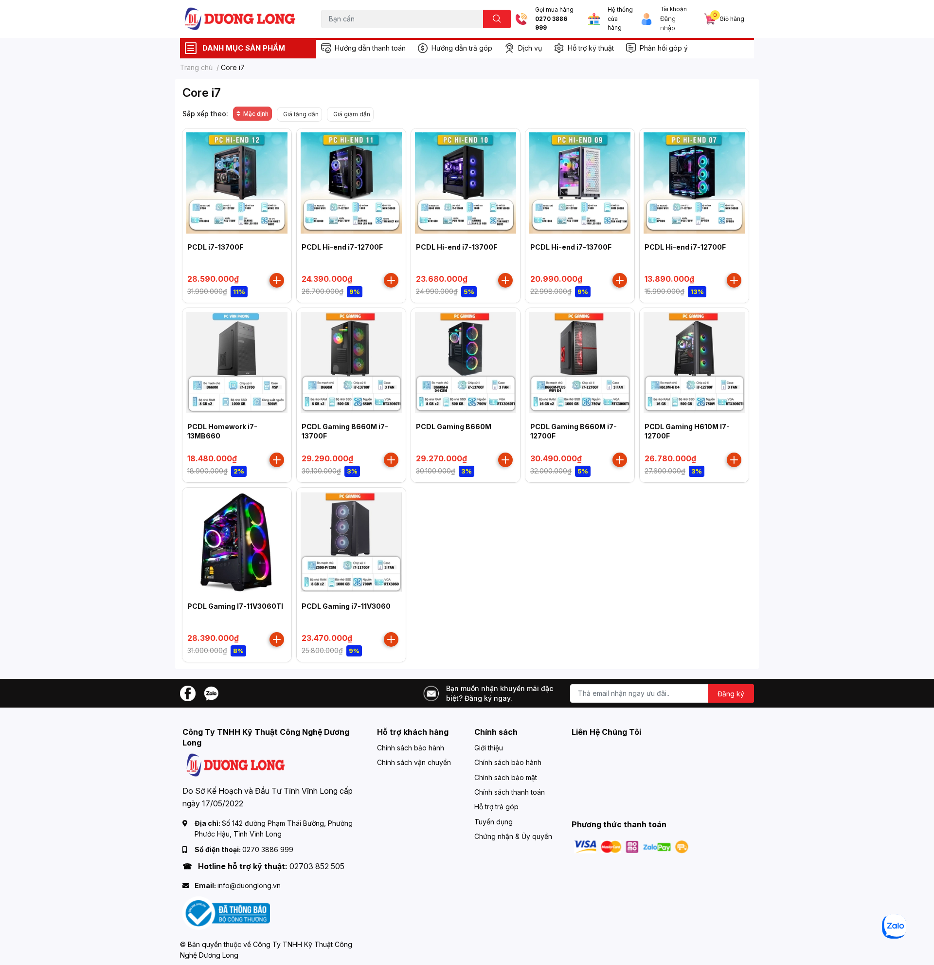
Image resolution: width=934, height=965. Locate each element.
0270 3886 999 (551, 24)
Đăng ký (731, 694)
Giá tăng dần (301, 114)
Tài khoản (673, 9)
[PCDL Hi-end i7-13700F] (465, 183)
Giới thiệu (488, 748)
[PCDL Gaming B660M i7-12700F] (579, 362)
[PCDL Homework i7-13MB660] (236, 362)
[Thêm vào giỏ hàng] (276, 280)
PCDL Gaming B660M (453, 426)
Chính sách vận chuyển (414, 762)
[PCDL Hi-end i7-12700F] (351, 183)
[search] (497, 19)
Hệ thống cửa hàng (620, 18)
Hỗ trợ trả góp (496, 806)
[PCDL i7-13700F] (236, 183)
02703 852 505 (316, 866)
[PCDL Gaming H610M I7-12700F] (694, 362)
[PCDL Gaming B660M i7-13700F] (351, 362)
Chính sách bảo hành (410, 748)
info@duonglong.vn (249, 885)
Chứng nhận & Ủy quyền (513, 836)
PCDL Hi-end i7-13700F (456, 247)
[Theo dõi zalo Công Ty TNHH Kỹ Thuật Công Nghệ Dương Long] (211, 692)
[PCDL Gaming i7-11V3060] (351, 542)
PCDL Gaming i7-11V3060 (346, 606)
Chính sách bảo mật (505, 777)
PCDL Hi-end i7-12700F (342, 247)
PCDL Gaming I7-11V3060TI (235, 606)
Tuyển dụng (493, 822)
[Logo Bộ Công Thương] (226, 913)
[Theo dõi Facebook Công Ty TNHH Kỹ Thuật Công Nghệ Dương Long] (188, 692)
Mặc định (256, 113)
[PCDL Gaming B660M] (465, 362)
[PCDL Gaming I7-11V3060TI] (236, 542)
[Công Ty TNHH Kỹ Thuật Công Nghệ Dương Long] (240, 19)
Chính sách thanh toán (509, 792)
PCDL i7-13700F (215, 247)
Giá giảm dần (351, 114)
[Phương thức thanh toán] (631, 846)
